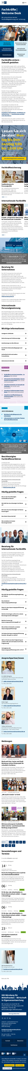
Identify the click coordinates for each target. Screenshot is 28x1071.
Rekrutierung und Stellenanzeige (11, 338)
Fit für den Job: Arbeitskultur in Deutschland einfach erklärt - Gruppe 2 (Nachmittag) (14, 915)
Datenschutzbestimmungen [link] (19, 1068)
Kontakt (7, 1040)
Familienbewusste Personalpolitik (8, 185)
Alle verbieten (20, 1065)
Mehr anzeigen (7, 1068)
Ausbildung (5, 112)
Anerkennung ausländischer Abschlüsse (13, 115)
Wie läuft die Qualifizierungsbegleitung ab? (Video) (12, 595)
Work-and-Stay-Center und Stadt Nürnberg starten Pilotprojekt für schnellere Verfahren (13, 763)
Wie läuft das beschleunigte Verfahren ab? (12, 504)
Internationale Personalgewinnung (21, 49)
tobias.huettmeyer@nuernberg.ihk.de (14, 731)
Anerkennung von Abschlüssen (10, 343)
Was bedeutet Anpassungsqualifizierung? (9, 602)
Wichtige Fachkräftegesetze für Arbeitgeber (13, 415)
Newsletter (20, 1040)
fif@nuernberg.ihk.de (8, 296)
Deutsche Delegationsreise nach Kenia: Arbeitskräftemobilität (14, 874)
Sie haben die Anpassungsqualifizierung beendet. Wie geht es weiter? (13, 634)
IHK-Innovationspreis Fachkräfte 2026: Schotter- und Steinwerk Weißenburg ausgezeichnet (13, 826)
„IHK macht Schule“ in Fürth (11, 795)
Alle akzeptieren (9, 1065)
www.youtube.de (13, 256)
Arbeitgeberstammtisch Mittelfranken (9, 936)
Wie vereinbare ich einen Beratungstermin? (8, 522)
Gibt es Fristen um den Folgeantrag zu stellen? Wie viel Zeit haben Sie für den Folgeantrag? (12, 641)
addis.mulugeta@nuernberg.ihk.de (13, 681)
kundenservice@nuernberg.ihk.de (12, 969)
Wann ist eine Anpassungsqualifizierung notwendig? (13, 608)
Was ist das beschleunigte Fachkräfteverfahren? (9, 497)
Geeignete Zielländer (7, 333)
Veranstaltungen (7, 55)
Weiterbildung (12, 112)
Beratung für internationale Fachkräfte (21, 43)
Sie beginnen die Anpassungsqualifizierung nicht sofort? (13, 649)
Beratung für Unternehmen (7, 43)
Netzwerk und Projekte (21, 54)
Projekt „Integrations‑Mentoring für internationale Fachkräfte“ (12, 218)
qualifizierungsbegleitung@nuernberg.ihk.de (14, 584)
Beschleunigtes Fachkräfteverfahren (7, 49)
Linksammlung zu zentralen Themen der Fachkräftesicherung (14, 419)
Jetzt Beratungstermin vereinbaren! (14, 158)
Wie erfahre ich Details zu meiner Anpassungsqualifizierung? (11, 628)
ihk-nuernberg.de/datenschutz (16, 262)
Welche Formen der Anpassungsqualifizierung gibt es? (11, 621)
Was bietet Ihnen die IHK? (9, 516)
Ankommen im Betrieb (8, 361)
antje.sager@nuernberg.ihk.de (12, 706)
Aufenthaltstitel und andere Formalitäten (9, 355)
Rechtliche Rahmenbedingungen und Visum (12, 348)
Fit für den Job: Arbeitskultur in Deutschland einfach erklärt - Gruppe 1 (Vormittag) (14, 894)
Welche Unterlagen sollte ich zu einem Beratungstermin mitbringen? (12, 615)
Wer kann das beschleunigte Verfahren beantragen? (12, 510)
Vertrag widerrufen (14, 1014)
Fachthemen (14, 1045)
